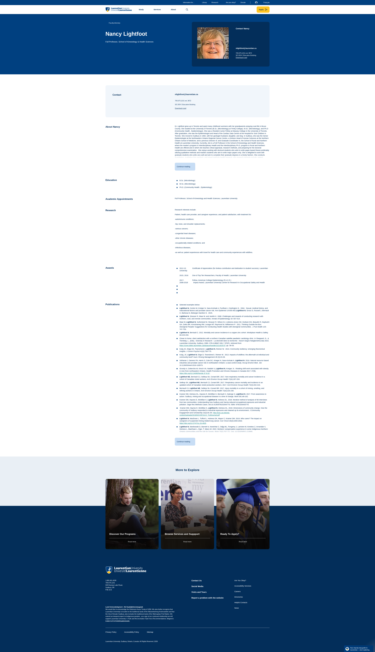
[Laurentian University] (118, 9)
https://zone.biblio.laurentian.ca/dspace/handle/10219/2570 (202, 346)
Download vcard (241, 57)
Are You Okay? (240, 580)
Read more (132, 542)
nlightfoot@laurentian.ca (246, 48)
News (236, 608)
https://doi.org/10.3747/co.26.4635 (192, 423)
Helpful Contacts (240, 603)
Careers (237, 591)
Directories (238, 597)
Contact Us (196, 581)
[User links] (257, 2)
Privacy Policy (110, 632)
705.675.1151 (110, 583)
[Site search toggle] (187, 9)
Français (266, 2)
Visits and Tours (199, 592)
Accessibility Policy (131, 632)
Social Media (197, 586)
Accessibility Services (242, 586)
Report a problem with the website (207, 598)
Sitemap (150, 632)
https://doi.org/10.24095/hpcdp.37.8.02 (194, 373)
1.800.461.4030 (110, 580)
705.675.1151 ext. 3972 (244, 53)
